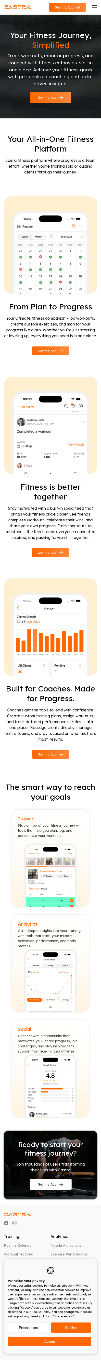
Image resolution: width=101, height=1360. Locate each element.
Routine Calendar (18, 1245)
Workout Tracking (18, 1254)
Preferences (28, 1328)
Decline (71, 1328)
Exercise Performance (69, 1254)
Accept (49, 1341)
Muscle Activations (65, 1245)
